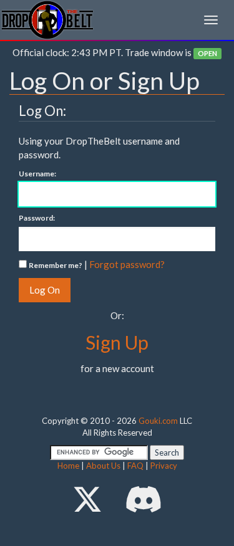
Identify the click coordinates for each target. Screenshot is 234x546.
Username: (37, 173)
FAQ (135, 466)
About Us (103, 466)
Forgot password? (127, 264)
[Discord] (143, 499)
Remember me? (55, 265)
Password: (37, 218)
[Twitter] (87, 499)
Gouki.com (158, 421)
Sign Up (117, 342)
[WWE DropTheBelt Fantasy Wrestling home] (47, 19)
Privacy (163, 466)
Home (68, 466)
